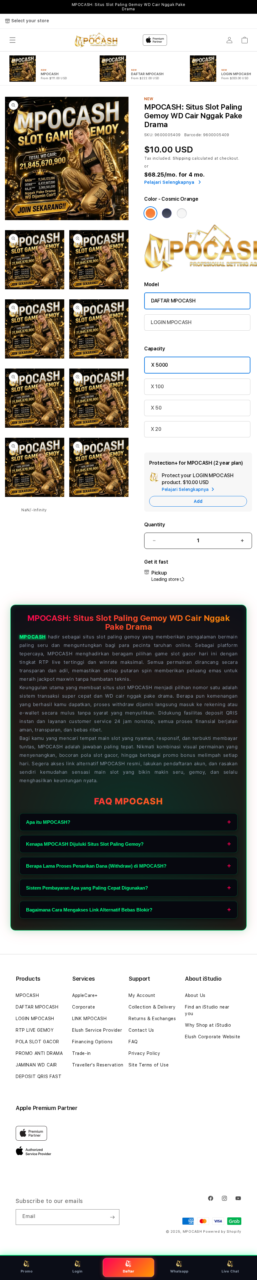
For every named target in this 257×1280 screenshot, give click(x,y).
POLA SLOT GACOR (37, 1041)
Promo (27, 1271)
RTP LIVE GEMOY (35, 1030)
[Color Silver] (182, 213)
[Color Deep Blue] (167, 213)
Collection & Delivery (152, 1006)
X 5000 (159, 365)
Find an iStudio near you (207, 1010)
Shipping (182, 158)
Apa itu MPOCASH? (48, 822)
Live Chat (230, 1271)
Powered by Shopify (222, 1232)
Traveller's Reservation (97, 1064)
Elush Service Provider (97, 1030)
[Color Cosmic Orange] (150, 213)
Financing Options (92, 1041)
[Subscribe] (112, 1217)
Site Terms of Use (148, 1064)
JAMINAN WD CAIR (36, 1064)
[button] (12, 40)
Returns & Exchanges (152, 1018)
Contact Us (141, 1030)
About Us (195, 995)
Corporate (83, 1006)
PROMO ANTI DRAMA (39, 1053)
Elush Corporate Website (212, 1036)
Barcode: (193, 135)
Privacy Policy (144, 1053)
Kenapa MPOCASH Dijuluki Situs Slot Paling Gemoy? (85, 844)
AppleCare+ (85, 995)
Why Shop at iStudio (208, 1025)
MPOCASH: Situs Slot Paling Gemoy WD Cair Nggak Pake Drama (129, 7)
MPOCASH (32, 637)
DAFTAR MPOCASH (173, 301)
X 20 (156, 429)
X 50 (156, 408)
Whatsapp (179, 1271)
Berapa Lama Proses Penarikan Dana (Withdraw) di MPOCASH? (96, 866)
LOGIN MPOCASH (171, 322)
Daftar (128, 1271)
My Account (141, 995)
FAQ (133, 1041)
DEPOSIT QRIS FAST (38, 1076)
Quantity (154, 525)
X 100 (157, 387)
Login (77, 1271)
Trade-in (81, 1053)
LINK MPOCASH (89, 1018)
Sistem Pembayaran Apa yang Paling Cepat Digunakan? (87, 887)
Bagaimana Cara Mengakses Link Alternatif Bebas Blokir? (89, 909)
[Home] (96, 40)
